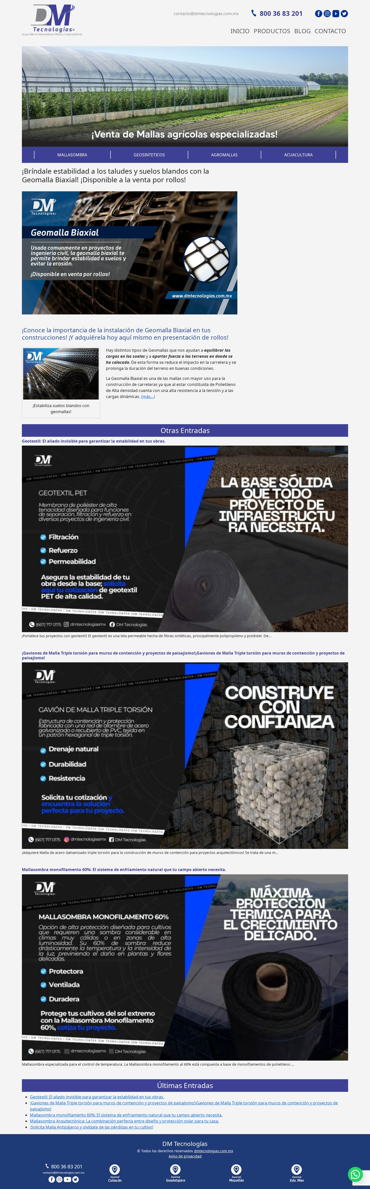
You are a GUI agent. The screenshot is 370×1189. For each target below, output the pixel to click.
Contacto (330, 31)
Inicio (240, 31)
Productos (272, 31)
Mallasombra (72, 155)
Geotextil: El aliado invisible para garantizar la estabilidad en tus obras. (94, 441)
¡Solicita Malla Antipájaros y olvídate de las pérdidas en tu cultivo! (91, 1127)
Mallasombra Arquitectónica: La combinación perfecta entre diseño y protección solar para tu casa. (124, 1121)
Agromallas (224, 155)
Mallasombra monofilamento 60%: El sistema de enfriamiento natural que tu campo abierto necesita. (124, 869)
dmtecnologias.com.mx (213, 1150)
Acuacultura (298, 155)
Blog (302, 31)
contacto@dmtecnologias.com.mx (206, 13)
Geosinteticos (149, 155)
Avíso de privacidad (185, 1156)
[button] (355, 1174)
